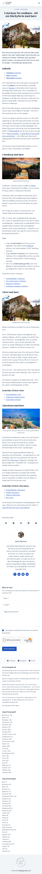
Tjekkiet (6, 770)
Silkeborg (6, 765)
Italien (5, 744)
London (6, 751)
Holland (4, 813)
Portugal (5, 825)
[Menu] (39, 3)
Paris (5, 756)
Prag (5, 758)
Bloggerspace (24, 870)
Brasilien (5, 789)
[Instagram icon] (23, 574)
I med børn (13, 73)
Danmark (6, 725)
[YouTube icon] (27, 574)
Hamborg (6, 739)
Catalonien (7, 722)
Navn (6, 598)
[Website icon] (18, 574)
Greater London (9, 734)
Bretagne (6, 720)
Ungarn (4, 846)
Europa (6, 729)
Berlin (5, 717)
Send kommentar (9, 649)
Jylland (6, 746)
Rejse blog (24, 9)
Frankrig (6, 732)
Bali (3, 782)
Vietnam (5, 851)
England (6, 727)
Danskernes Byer (7, 796)
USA (3, 849)
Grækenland (7, 737)
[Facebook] (6, 523)
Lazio (5, 748)
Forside (16, 9)
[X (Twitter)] (13, 523)
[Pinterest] (21, 523)
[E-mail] (36, 523)
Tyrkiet (4, 839)
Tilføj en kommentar (11, 612)
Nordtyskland (8, 753)
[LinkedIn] (28, 523)
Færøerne (5, 801)
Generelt (5, 806)
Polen (4, 822)
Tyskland (6, 772)
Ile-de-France (8, 741)
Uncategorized (7, 844)
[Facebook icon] (14, 574)
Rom (4, 763)
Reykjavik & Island (8, 830)
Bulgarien (5, 791)
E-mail (6, 605)
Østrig (4, 818)
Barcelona (7, 715)
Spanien (6, 768)
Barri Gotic (15, 460)
